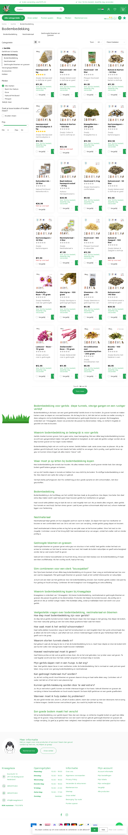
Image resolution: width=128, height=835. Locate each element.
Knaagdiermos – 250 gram (91, 125)
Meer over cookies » (116, 830)
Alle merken (9, 86)
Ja (94, 830)
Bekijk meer (7, 102)
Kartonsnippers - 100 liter (116, 125)
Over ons (69, 771)
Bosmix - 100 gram (114, 348)
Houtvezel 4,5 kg (92, 181)
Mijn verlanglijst (104, 783)
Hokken (5, 74)
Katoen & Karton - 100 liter (68, 125)
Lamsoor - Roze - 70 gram (44, 348)
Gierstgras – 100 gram (68, 293)
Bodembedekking (27, 24)
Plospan (8, 99)
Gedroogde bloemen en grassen (17, 64)
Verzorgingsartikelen (10, 68)
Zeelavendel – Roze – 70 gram (67, 348)
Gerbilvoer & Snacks (10, 51)
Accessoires (6, 71)
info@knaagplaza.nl (15, 800)
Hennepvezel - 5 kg (43, 71)
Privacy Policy (71, 779)
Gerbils (13, 24)
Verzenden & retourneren (76, 783)
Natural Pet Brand (12, 95)
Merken (68, 18)
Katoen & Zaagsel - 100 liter (114, 240)
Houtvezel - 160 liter (91, 239)
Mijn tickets (102, 779)
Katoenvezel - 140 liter (114, 293)
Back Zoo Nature (11, 89)
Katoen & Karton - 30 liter (116, 71)
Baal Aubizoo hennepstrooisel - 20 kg (67, 183)
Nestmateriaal (9, 61)
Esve (7, 92)
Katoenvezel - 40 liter (68, 71)
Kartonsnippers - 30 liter (44, 239)
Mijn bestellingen (104, 775)
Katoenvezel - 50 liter (116, 182)
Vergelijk (42, 95)
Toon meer (80, 391)
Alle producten (103, 791)
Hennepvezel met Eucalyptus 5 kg (44, 126)
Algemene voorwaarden (75, 775)
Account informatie (105, 771)
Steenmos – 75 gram (91, 293)
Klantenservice (81, 18)
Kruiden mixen (10, 116)
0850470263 (12, 786)
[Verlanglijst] (115, 9)
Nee (103, 830)
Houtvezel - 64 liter (91, 71)
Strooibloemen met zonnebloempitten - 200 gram (92, 350)
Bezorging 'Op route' (74, 799)
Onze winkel (33, 18)
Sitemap (69, 791)
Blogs (59, 18)
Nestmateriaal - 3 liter (67, 239)
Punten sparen (47, 18)
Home (4, 24)
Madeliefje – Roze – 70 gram (43, 293)
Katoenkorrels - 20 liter (43, 182)
